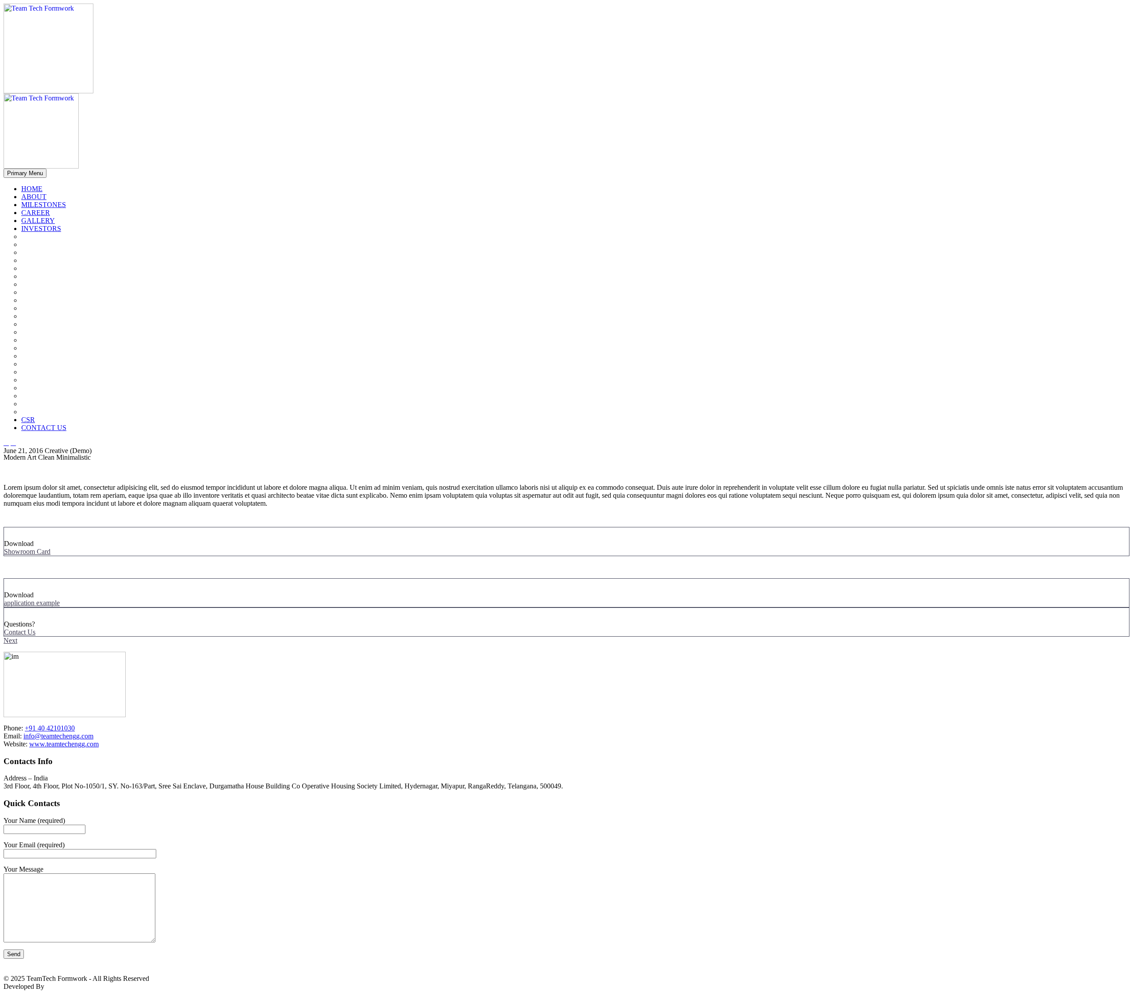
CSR (28, 419)
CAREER (35, 212)
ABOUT (33, 196)
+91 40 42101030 (50, 728)
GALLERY (38, 220)
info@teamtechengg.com (58, 736)
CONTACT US (43, 427)
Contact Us (19, 632)
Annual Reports (55, 300)
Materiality (54, 260)
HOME (31, 188)
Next (10, 640)
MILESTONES (43, 204)
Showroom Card (27, 551)
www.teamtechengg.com (64, 744)
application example (32, 603)
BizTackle (60, 986)
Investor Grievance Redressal (74, 380)
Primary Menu (25, 173)
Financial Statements (62, 411)
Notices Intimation (59, 340)
